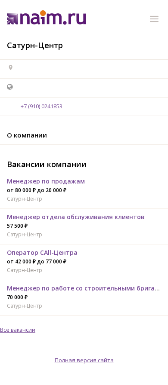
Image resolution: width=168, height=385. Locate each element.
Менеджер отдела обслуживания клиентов (75, 217)
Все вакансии (17, 329)
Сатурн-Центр (24, 198)
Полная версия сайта (84, 360)
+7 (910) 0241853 (41, 106)
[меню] (155, 20)
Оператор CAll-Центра (42, 252)
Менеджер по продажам (46, 181)
